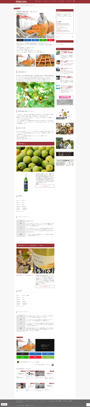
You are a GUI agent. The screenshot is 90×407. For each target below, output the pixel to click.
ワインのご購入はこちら (45, 186)
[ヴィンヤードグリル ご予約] (65, 134)
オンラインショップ (46, 1)
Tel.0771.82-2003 (60, 31)
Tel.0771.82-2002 (60, 25)
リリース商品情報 (20, 337)
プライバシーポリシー (19, 402)
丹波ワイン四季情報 (25, 405)
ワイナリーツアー (53, 1)
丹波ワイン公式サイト (38, 1)
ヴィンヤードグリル (69, 1)
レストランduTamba (61, 1)
